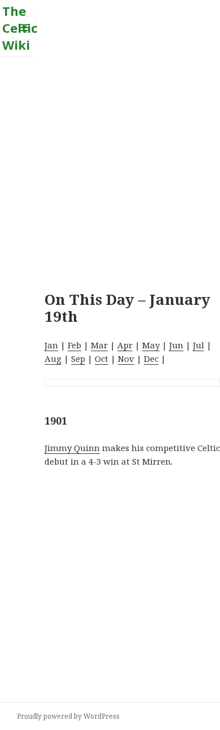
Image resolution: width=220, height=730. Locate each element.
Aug (53, 358)
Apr (125, 345)
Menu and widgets (24, 39)
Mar (99, 345)
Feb (74, 345)
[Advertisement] (110, 166)
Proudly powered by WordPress (68, 716)
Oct (101, 358)
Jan (51, 345)
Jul (198, 345)
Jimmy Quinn (72, 447)
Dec (151, 358)
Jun (176, 345)
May (151, 345)
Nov (126, 358)
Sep (78, 358)
